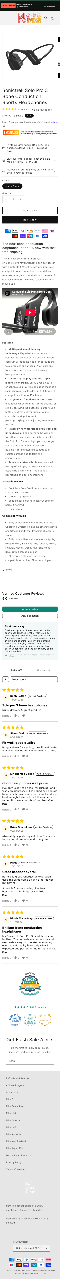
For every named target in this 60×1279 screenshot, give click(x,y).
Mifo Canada (13, 1120)
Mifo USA (11, 1113)
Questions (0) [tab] (43, 670)
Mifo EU (10, 1099)
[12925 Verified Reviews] (30, 996)
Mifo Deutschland (15, 1106)
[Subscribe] (50, 1061)
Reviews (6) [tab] (16, 670)
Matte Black (12, 186)
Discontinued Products (18, 1155)
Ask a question (30, 615)
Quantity (6, 193)
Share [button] (9, 569)
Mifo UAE (11, 1127)
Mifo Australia (13, 1134)
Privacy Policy (14, 1162)
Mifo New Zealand (16, 1141)
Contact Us (12, 1092)
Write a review (30, 609)
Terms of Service (15, 1169)
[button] (6, 18)
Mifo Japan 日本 (15, 1148)
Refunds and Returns (17, 1078)
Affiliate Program (15, 1085)
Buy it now (30, 219)
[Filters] (5, 679)
